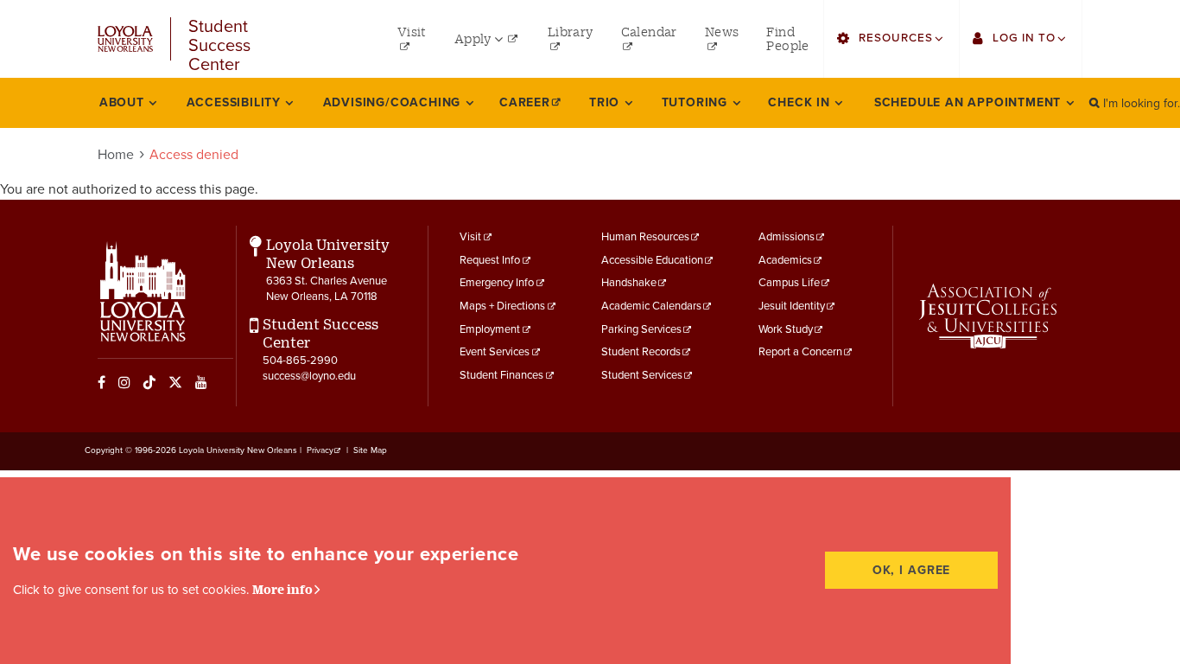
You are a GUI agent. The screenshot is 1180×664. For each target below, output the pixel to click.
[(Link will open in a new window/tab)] (987, 316)
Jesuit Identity (791, 306)
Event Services (495, 352)
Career (524, 102)
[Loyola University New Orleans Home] (125, 39)
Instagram (124, 382)
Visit (470, 237)
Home (116, 154)
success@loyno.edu (309, 376)
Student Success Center (219, 39)
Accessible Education (652, 260)
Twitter (175, 382)
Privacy (320, 450)
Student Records (641, 352)
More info (282, 589)
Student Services (641, 375)
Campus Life (789, 283)
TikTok (149, 382)
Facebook (101, 382)
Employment (490, 329)
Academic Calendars (651, 306)
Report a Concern (800, 352)
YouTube (201, 382)
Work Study (785, 329)
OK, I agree (911, 570)
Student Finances (501, 375)
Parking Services (641, 329)
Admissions (786, 237)
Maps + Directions (502, 306)
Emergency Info (497, 283)
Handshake (629, 283)
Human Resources (645, 237)
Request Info (490, 260)
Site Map (370, 450)
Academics (785, 260)
